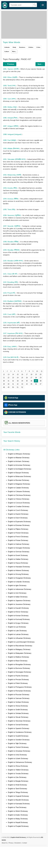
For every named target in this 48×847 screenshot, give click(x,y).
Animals (7, 47)
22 (8, 378)
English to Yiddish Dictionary (18, 770)
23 (13, 378)
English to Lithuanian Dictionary (19, 638)
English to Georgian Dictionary (19, 548)
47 (40, 384)
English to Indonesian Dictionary (19, 589)
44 (27, 384)
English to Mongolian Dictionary (19, 664)
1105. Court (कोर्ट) (9, 314)
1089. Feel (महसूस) (10, 140)
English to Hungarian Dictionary (19, 578)
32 (13, 381)
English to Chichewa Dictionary (19, 495)
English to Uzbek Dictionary (18, 758)
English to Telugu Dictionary (18, 792)
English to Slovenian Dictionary (19, 721)
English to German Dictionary (18, 552)
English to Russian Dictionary (18, 694)
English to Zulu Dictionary (17, 777)
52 (22, 387)
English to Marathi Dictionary (18, 800)
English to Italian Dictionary (18, 597)
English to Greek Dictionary (18, 555)
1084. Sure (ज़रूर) (9, 99)
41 (13, 384)
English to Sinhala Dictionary (18, 713)
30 (4, 381)
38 (40, 381)
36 (31, 381)
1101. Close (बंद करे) (10, 274)
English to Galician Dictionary (18, 544)
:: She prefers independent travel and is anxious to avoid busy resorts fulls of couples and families (23, 201)
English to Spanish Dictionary (18, 728)
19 (36, 374)
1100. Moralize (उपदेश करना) (13, 261)
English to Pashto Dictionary (18, 676)
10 (37, 371)
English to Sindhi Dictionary (18, 709)
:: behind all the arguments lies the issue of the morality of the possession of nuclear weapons (24, 252)
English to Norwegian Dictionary (19, 672)
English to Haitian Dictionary (18, 559)
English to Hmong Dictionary (18, 574)
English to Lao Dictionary (17, 627)
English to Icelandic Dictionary (19, 582)
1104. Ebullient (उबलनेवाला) (12, 301)
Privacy (11, 843)
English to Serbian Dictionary (18, 702)
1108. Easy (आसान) (10, 346)
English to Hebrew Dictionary (18, 570)
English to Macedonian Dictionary (20, 646)
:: (13, 134)
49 (8, 387)
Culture (6, 51)
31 (8, 381)
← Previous (9, 64)
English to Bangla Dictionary (18, 781)
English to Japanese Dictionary (19, 600)
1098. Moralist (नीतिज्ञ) (11, 242)
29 (40, 378)
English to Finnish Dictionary (18, 533)
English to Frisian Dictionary (18, 540)
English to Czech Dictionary (18, 510)
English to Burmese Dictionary (19, 668)
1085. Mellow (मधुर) (10, 107)
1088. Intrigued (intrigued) (12, 134)
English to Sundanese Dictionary (20, 732)
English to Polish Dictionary (18, 683)
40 (8, 384)
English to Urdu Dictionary (17, 755)
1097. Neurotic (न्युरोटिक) (12, 226)
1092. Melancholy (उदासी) (12, 175)
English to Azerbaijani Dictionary (19, 469)
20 (40, 374)
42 (18, 384)
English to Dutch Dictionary (18, 518)
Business (22, 47)
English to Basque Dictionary (18, 473)
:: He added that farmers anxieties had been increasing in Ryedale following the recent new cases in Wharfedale (23, 190)
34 (22, 381)
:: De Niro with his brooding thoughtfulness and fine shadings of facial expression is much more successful (23, 284)
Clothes (30, 47)
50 (13, 387)
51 (18, 387)
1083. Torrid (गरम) (9, 86)
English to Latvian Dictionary (18, 634)
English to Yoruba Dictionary (18, 773)
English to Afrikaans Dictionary (19, 454)
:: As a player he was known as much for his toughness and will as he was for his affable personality (23, 151)
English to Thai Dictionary (17, 807)
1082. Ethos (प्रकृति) (10, 77)
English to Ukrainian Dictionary (19, 751)
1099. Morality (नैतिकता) (11, 250)
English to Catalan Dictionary (18, 488)
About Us (4, 843)
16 (22, 374)
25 (22, 378)
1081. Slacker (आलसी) (11, 69)
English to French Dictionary (18, 536)
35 (27, 381)
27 (31, 378)
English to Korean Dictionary (18, 615)
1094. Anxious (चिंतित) (11, 199)
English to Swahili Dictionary (18, 736)
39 (4, 384)
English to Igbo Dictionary (17, 585)
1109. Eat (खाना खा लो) (11, 357)
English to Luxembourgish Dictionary (21, 642)
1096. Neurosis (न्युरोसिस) (12, 215)
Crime (38, 47)
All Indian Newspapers (19, 423)
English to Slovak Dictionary (18, 717)
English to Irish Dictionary (17, 593)
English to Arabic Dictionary (18, 815)
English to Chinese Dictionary (18, 499)
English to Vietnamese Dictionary (20, 762)
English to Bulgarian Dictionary (19, 484)
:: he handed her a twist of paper (21, 209)
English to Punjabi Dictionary (18, 826)
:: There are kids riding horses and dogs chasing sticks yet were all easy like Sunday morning (22, 349)
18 (31, 374)
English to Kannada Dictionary (19, 804)
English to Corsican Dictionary (19, 503)
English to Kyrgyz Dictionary (18, 623)
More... (14, 51)
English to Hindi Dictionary (17, 785)
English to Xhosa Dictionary (18, 766)
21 (4, 378)
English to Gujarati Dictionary (18, 796)
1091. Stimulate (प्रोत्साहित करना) (14, 159)
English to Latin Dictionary (17, 631)
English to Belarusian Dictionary (19, 476)
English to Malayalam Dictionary (19, 653)
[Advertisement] (24, 24)
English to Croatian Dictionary (18, 506)
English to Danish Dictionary (18, 514)
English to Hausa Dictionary (18, 563)
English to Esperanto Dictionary (19, 521)
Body (14, 47)
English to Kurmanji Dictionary (19, 619)
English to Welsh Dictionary (18, 811)
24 (18, 378)
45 (31, 384)
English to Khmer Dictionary (18, 612)
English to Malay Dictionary (18, 819)
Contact (24, 843)
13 (8, 374)
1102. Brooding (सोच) (10, 282)
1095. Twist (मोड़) (9, 209)
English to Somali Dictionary (18, 725)
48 (4, 387)
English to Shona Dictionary (18, 706)
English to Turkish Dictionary (18, 747)
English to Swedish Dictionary (19, 740)
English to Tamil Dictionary (17, 788)
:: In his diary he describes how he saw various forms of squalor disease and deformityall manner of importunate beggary (24, 325)
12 (4, 374)
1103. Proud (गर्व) (9, 293)
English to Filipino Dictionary (18, 529)
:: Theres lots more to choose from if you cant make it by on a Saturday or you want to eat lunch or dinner (23, 359)
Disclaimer (17, 843)
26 (27, 378)
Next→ (40, 64)
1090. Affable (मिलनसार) (11, 148)
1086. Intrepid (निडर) (10, 118)
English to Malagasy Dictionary (19, 649)
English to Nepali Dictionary (18, 822)
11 (41, 371)
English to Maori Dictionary (17, 661)
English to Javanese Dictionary (19, 604)
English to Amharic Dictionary (18, 461)
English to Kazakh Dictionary (18, 608)
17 (27, 374)
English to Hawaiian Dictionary (19, 567)
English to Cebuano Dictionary (19, 491)
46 (36, 384)
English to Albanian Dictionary (18, 458)
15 (18, 374)
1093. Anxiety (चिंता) (10, 188)
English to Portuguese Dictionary (20, 687)
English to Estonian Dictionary (19, 525)
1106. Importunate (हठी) (11, 323)
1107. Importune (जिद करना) (13, 333)
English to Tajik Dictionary (17, 743)
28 (36, 378)
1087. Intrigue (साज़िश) (11, 126)
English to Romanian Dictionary (19, 691)
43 (22, 384)
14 (13, 374)
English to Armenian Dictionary (19, 465)
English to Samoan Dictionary (18, 698)
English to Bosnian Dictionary (18, 480)
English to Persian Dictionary (18, 679)
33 (18, 381)
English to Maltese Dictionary (18, 657)
